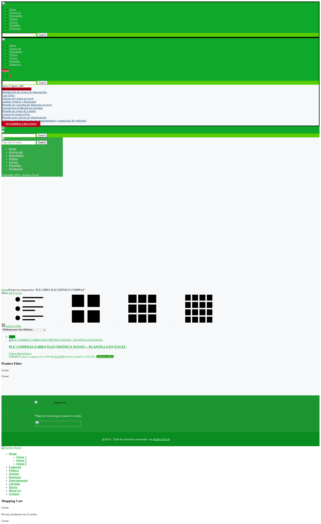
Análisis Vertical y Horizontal (19, 101)
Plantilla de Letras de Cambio (19, 111)
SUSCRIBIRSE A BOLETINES (21, 124)
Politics (14, 470)
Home (5, 289)
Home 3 (21, 464)
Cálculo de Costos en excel (17, 98)
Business (15, 477)
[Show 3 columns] (142, 321)
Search (42, 35)
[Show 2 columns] (86, 321)
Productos (15, 28)
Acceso (5, 70)
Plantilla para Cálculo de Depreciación (24, 117)
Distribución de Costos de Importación (24, 92)
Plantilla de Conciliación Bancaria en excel (27, 104)
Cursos (13, 22)
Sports (13, 487)
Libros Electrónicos (20, 353)
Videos (13, 18)
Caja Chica (8, 95)
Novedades (15, 15)
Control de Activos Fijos (16, 114)
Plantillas (14, 25)
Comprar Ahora (105, 356)
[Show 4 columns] (199, 321)
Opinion (14, 474)
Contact (14, 494)
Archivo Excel (161, 439)
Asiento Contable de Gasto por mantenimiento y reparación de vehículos (44, 120)
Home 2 (21, 460)
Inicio (12, 9)
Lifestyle (14, 484)
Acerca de (15, 12)
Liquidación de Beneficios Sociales (22, 107)
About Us (15, 490)
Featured (15, 467)
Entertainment (18, 480)
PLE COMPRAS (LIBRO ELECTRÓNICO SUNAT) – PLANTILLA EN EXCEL (67, 347)
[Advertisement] (112, 232)
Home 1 (21, 457)
